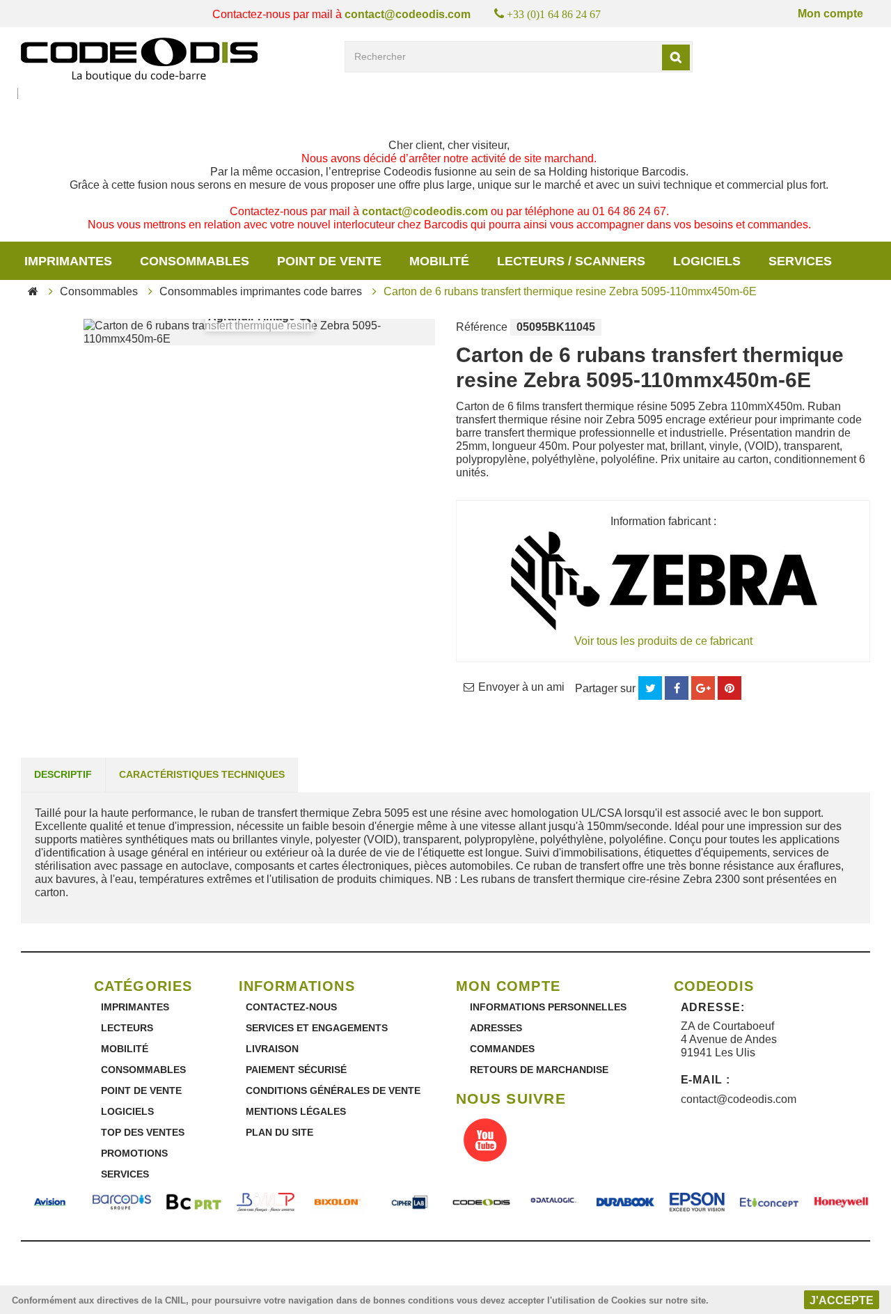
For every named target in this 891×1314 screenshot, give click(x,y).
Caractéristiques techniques (202, 774)
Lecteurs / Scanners (571, 261)
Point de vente (329, 261)
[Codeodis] (139, 59)
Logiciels (707, 261)
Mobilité (439, 261)
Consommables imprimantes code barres (260, 291)
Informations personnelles (548, 1006)
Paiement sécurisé (296, 1069)
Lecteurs (127, 1027)
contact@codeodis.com (408, 14)
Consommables (194, 261)
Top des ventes (142, 1132)
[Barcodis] (121, 1202)
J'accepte (842, 1300)
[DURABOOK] (625, 1202)
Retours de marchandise (539, 1069)
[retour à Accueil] (33, 291)
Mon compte (830, 13)
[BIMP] (265, 1202)
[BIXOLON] (337, 1202)
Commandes (502, 1048)
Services (125, 1174)
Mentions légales (296, 1111)
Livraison (272, 1048)
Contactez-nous (291, 1006)
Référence (481, 327)
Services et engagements (317, 1027)
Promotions (134, 1153)
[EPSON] (697, 1202)
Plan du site (279, 1132)
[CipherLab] (410, 1202)
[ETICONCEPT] (769, 1202)
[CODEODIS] (481, 1202)
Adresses (496, 1027)
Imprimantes (68, 261)
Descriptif (63, 774)
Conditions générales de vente (333, 1090)
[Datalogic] (553, 1202)
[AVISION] (50, 1202)
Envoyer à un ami (521, 687)
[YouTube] (485, 1141)
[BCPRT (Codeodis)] (194, 1202)
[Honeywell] (841, 1202)
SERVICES (800, 261)
